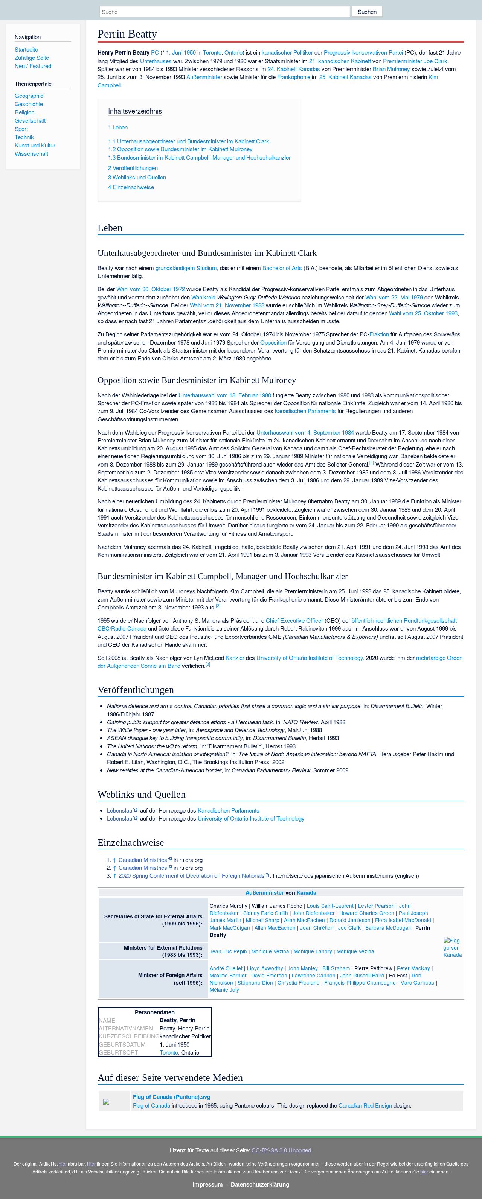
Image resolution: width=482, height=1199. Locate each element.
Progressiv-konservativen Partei (363, 52)
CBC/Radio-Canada (122, 628)
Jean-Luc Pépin (228, 951)
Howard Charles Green (366, 912)
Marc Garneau (417, 982)
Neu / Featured (33, 66)
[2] (218, 605)
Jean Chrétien (317, 927)
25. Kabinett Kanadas (345, 77)
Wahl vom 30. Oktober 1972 (150, 289)
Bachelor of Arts (282, 268)
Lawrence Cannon (314, 975)
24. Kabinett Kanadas (294, 69)
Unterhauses (156, 61)
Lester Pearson (376, 905)
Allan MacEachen (304, 920)
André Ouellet (226, 968)
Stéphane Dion (255, 982)
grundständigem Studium (186, 268)
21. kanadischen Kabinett (340, 61)
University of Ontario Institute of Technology (309, 657)
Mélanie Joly (224, 989)
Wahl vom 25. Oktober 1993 (423, 313)
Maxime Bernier (228, 975)
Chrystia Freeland (299, 982)
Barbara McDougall (388, 927)
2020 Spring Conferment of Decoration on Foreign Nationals (192, 875)
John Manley (303, 968)
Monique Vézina (270, 951)
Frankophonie (293, 77)
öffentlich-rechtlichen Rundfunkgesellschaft (404, 620)
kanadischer (277, 52)
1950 (190, 52)
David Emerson (269, 975)
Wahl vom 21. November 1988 (227, 305)
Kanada (306, 892)
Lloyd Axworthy (265, 968)
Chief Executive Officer (294, 620)
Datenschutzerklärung (260, 1184)
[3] (208, 664)
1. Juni (174, 52)
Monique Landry (313, 951)
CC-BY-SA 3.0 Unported (281, 1150)
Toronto (212, 52)
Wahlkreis (203, 297)
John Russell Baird (362, 975)
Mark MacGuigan (230, 927)
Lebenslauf (120, 810)
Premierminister (402, 61)
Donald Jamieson (350, 920)
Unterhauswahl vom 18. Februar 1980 (224, 395)
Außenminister (204, 77)
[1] (371, 462)
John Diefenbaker (314, 912)
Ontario (233, 52)
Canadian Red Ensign (365, 1105)
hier (63, 1163)
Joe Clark (435, 61)
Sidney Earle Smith (265, 912)
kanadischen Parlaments (305, 411)
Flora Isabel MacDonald (403, 920)
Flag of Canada (151, 1105)
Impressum (208, 1184)
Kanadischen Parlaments (228, 810)
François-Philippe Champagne (360, 982)
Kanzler (235, 657)
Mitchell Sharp (262, 920)
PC (155, 52)
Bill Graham (336, 968)
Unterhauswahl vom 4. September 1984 (305, 432)
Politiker (303, 52)
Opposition (273, 342)
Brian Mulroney (391, 69)
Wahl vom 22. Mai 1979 (394, 297)
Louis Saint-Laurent (330, 905)
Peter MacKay (413, 968)
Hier (91, 1163)
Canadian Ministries (143, 859)
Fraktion (379, 334)
